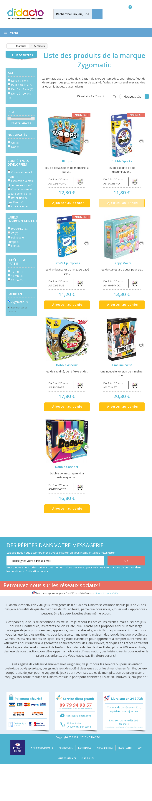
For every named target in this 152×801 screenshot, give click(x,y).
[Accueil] (8, 46)
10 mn (17, 271)
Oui (15, 142)
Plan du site (88, 758)
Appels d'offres (105, 748)
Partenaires (84, 748)
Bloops (67, 161)
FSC (15, 246)
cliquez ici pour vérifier (107, 593)
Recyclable (19, 229)
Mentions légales (67, 758)
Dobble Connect (66, 467)
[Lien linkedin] (142, 585)
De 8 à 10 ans (21, 85)
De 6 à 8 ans (20, 81)
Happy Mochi (122, 263)
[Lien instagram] (131, 585)
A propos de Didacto (42, 748)
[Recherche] (97, 14)
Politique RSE (65, 748)
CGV (139, 748)
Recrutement (125, 748)
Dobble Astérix (67, 365)
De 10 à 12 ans (22, 89)
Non (15, 147)
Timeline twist (121, 365)
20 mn (17, 280)
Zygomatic (19, 302)
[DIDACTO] (25, 13)
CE (14, 233)
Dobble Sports (121, 161)
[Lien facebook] (107, 585)
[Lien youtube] (119, 585)
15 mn (17, 276)
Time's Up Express (67, 263)
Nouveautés (132, 96)
